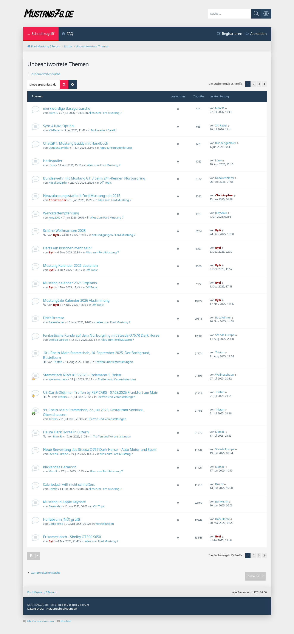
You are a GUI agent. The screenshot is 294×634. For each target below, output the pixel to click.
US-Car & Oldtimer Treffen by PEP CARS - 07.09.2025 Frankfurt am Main (100, 392)
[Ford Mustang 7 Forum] (49, 14)
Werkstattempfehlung (61, 213)
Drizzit (53, 489)
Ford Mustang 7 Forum (41, 592)
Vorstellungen (104, 524)
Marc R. (53, 113)
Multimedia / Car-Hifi (104, 130)
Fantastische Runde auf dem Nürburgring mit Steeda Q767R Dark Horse (101, 335)
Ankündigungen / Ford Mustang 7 (113, 235)
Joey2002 (54, 217)
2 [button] (253, 84)
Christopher (58, 200)
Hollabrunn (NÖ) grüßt (61, 519)
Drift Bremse (53, 317)
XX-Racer (54, 130)
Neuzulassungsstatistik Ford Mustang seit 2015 (81, 195)
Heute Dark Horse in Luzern (66, 432)
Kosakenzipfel (58, 182)
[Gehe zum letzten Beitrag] (226, 108)
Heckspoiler (52, 160)
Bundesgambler (59, 148)
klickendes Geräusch (59, 467)
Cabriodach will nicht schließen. (69, 484)
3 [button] (259, 84)
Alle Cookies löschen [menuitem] (40, 621)
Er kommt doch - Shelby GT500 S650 (72, 536)
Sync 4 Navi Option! (58, 125)
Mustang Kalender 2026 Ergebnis (70, 283)
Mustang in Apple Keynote (64, 502)
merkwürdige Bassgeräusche (66, 108)
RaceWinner (56, 322)
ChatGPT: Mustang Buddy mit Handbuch (75, 143)
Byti (56, 235)
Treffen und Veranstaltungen (114, 362)
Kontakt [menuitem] (66, 621)
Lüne (52, 165)
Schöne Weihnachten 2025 (64, 230)
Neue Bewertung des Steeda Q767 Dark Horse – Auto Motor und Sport (99, 449)
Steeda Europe (58, 340)
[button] (264, 84)
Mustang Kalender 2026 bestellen (70, 265)
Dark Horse (56, 524)
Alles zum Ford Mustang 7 (105, 113)
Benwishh (55, 506)
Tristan (57, 362)
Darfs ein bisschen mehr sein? (67, 248)
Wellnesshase (58, 379)
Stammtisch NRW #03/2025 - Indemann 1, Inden (82, 375)
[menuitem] (67, 34)
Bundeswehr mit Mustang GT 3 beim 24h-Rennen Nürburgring (94, 178)
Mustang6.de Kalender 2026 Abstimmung (76, 300)
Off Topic (105, 182)
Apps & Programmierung (116, 148)
